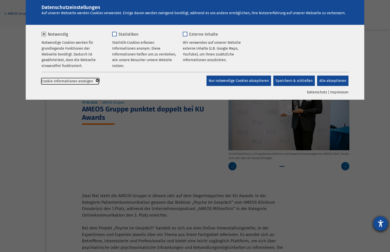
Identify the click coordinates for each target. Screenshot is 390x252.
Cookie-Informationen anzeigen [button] (68, 81)
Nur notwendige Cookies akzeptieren (239, 81)
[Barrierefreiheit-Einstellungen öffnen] (380, 223)
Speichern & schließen (294, 81)
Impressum (339, 92)
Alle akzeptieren (332, 81)
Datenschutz (317, 92)
